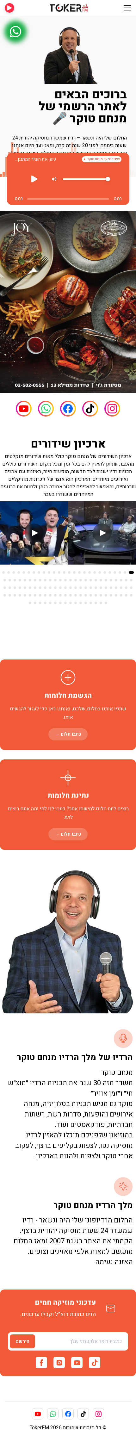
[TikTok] (90, 409)
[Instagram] (112, 409)
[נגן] (34, 179)
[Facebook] (68, 409)
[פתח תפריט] (127, 7)
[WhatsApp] (46, 409)
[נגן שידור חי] (9, 8)
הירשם (22, 1341)
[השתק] (53, 179)
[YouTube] (24, 409)
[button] (131, 572)
